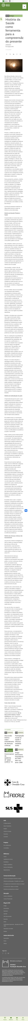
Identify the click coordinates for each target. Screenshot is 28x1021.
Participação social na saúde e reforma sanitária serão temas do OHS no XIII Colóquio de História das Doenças (19, 746)
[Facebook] (7, 54)
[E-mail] (20, 54)
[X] (10, 54)
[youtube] (8, 953)
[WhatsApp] (17, 54)
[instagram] (5, 953)
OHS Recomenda (9, 750)
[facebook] (3, 953)
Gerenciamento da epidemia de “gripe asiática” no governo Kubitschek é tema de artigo (9, 762)
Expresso (10, 732)
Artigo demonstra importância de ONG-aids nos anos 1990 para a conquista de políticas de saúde (19, 761)
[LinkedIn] (13, 54)
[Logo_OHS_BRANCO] (6, 3)
